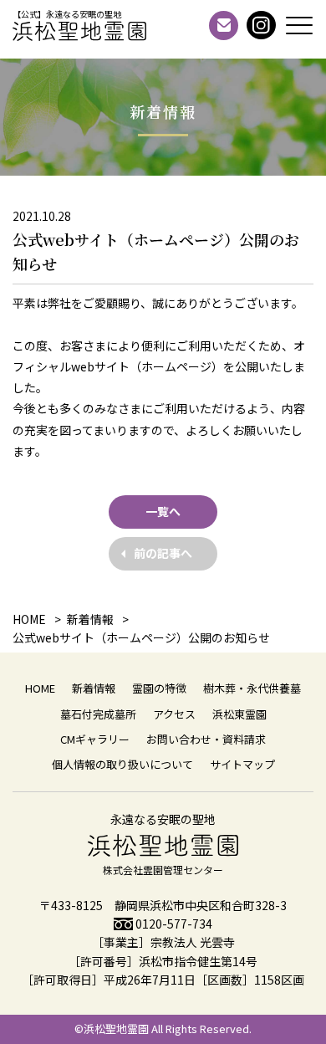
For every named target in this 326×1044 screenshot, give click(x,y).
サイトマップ (242, 764)
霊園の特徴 (159, 688)
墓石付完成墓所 (98, 714)
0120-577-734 (173, 923)
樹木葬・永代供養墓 (252, 688)
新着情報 (93, 688)
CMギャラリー (95, 739)
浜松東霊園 (239, 714)
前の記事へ (163, 553)
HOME (40, 688)
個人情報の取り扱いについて (122, 764)
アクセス (174, 714)
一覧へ (163, 511)
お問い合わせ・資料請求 (206, 739)
